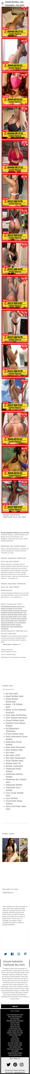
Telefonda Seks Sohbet (15, 1053)
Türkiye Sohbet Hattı (15, 1055)
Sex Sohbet (15, 1051)
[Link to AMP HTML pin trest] (25, 954)
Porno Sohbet (15, 1041)
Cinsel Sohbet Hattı (15, 1029)
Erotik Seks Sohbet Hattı (15, 1049)
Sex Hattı (15, 1037)
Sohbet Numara (15, 1027)
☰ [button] (2, 3)
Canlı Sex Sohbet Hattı (15, 1045)
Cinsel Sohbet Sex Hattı (15, 1031)
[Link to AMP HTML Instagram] (19, 954)
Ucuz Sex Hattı (15, 1025)
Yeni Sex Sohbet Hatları (8, 654)
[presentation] (25, 850)
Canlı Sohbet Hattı (15, 1047)
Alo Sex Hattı (15, 1039)
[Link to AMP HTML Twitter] (6, 954)
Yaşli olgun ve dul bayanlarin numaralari (13, 657)
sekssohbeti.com (19, 1072)
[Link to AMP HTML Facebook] (12, 954)
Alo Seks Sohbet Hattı (15, 1043)
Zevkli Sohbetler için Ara (8, 651)
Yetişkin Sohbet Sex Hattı (15, 1033)
